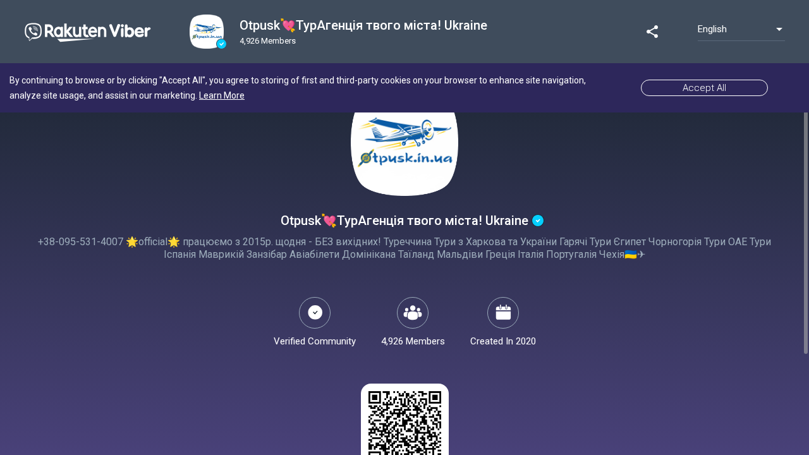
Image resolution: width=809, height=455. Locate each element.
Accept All (704, 88)
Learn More (222, 95)
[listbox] (741, 29)
